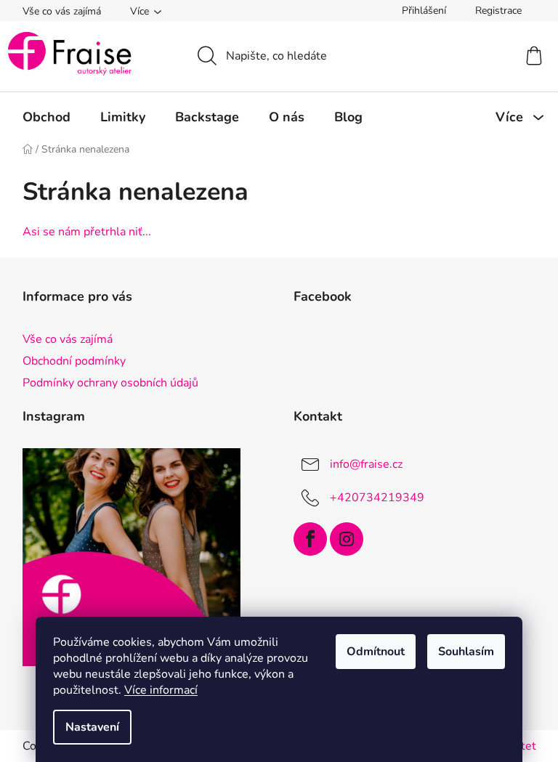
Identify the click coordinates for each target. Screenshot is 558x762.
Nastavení (92, 727)
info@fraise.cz (366, 464)
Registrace (498, 10)
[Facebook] (310, 539)
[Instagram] (346, 539)
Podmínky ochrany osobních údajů (110, 383)
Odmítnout (376, 652)
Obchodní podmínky (74, 361)
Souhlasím (466, 652)
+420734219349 (377, 498)
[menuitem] (46, 117)
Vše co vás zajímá (62, 11)
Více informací (161, 690)
